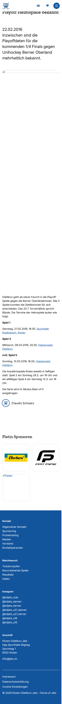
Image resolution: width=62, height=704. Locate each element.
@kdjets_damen (11, 601)
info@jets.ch (9, 658)
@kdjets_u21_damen (14, 609)
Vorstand (7, 543)
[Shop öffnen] (47, 5)
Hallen (6, 578)
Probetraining (10, 535)
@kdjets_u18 (9, 618)
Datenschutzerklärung (15, 681)
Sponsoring (9, 531)
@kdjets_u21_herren (14, 614)
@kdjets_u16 (9, 622)
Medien (6, 539)
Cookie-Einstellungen (15, 686)
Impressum (9, 676)
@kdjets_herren (11, 605)
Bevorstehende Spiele (15, 570)
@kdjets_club (10, 597)
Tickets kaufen (11, 566)
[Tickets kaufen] (38, 5)
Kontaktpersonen (12, 547)
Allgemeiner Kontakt (14, 526)
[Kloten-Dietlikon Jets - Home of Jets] (6, 5)
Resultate (7, 574)
